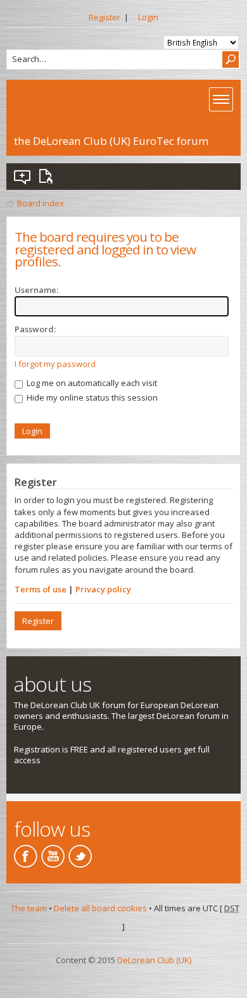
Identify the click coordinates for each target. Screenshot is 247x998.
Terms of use (40, 589)
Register (104, 17)
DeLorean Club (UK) (154, 960)
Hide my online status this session (91, 397)
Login (148, 17)
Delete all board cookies (100, 908)
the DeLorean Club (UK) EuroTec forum (111, 141)
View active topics (48, 176)
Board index (40, 203)
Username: (36, 290)
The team (29, 908)
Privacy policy (103, 589)
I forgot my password (55, 364)
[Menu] (221, 99)
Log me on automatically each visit (91, 383)
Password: (35, 329)
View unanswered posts (23, 176)
